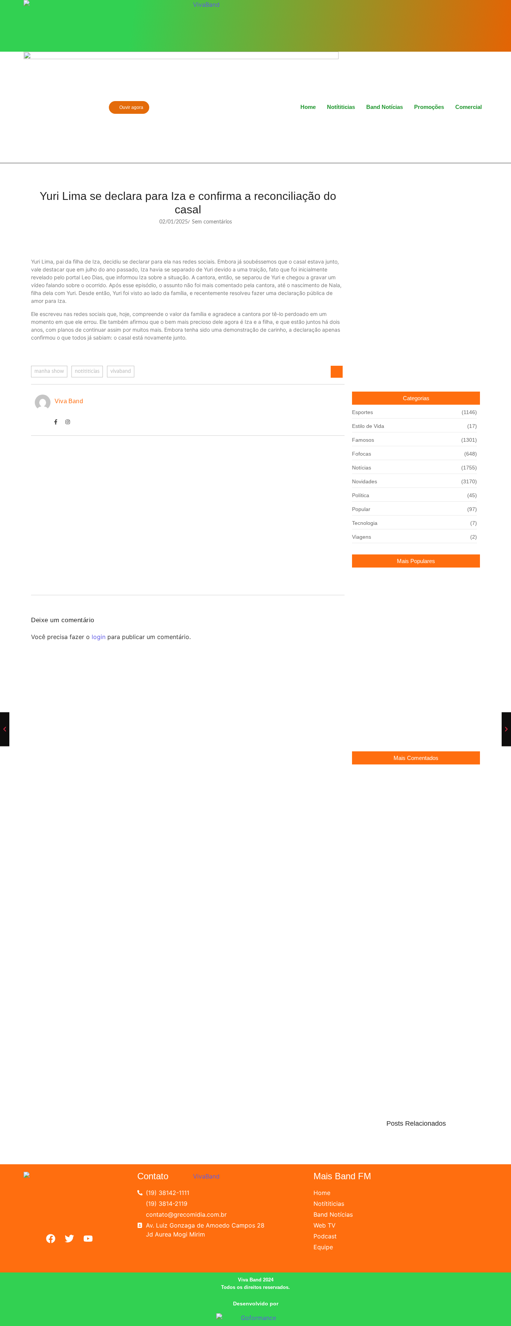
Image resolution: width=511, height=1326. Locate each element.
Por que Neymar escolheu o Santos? (397, 685)
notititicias (87, 371)
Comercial (468, 107)
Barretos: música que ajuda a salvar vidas (98, 475)
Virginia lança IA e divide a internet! (394, 896)
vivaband (120, 371)
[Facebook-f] (56, 422)
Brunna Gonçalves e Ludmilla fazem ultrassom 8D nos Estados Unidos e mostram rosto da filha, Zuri (413, 609)
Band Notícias (384, 107)
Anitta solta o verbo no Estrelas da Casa (95, 560)
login (98, 637)
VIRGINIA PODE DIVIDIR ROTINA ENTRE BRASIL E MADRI (416, 864)
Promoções (429, 107)
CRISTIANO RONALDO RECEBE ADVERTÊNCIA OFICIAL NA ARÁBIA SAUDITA (415, 725)
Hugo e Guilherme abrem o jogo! (84, 518)
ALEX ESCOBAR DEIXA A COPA (393, 786)
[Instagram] (429, 25)
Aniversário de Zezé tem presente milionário (405, 824)
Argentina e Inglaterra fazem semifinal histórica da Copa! (413, 653)
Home (308, 107)
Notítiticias (341, 107)
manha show (49, 371)
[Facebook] (416, 25)
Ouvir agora (130, 107)
